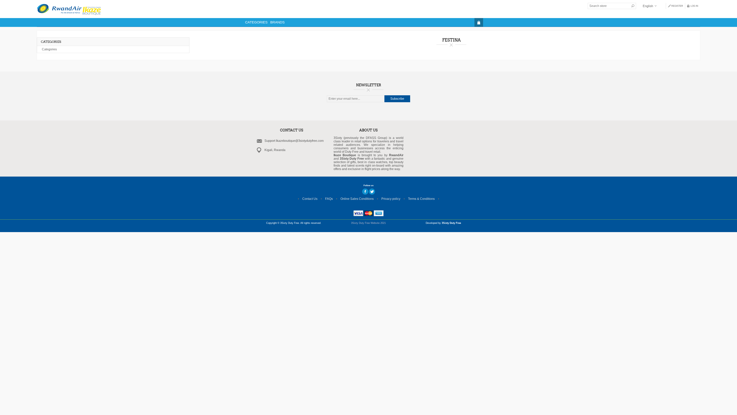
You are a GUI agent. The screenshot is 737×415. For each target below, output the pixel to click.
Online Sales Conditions (357, 198)
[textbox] (609, 6)
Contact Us (309, 198)
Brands (277, 22)
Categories (256, 22)
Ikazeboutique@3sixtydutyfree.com (300, 140)
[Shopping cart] (478, 22)
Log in (694, 6)
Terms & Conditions (421, 198)
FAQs (329, 198)
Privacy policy (390, 198)
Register (677, 6)
